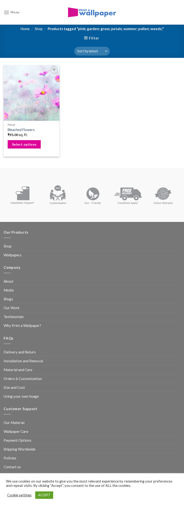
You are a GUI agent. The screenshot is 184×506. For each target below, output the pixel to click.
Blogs (8, 299)
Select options (24, 144)
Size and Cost (14, 387)
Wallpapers (13, 255)
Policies (10, 458)
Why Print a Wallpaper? (22, 325)
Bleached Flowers (21, 130)
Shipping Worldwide (19, 449)
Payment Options (17, 440)
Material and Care (18, 370)
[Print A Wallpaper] (92, 12)
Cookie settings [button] (19, 495)
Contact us (12, 467)
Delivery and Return (20, 352)
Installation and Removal (23, 361)
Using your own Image (21, 396)
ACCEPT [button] (44, 495)
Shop (39, 29)
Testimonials (14, 316)
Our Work (11, 308)
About (8, 281)
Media (9, 290)
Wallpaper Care (16, 431)
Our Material (14, 422)
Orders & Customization (23, 378)
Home (25, 29)
